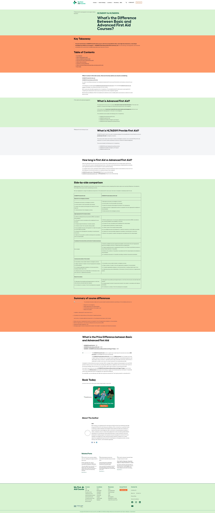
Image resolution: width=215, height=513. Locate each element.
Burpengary (99, 490)
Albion (98, 488)
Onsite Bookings (111, 490)
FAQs (109, 495)
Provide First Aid (88, 492)
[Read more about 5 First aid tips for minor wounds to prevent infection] (90, 458)
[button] (97, 2)
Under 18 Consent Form (112, 499)
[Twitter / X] (94, 442)
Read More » (84, 472)
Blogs (109, 488)
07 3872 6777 (133, 490)
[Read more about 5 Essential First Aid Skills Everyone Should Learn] (107, 458)
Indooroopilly (99, 498)
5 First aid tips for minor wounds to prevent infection (89, 463)
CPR (86, 488)
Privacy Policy (133, 496)
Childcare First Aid (88, 493)
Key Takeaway (79, 55)
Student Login (123, 489)
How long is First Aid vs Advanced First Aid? (85, 60)
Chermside (99, 495)
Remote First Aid (88, 499)
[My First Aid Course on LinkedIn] (140, 502)
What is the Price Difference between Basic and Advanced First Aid (89, 65)
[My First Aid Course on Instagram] (136, 502)
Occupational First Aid (89, 498)
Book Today (78, 66)
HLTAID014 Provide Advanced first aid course (105, 85)
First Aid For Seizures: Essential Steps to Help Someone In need (125, 462)
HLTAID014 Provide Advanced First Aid (89, 173)
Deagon (98, 496)
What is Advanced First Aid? (82, 57)
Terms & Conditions (135, 499)
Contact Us (138, 493)
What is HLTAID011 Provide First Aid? (83, 58)
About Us (133, 493)
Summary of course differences (82, 63)
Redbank (98, 499)
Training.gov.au (77, 186)
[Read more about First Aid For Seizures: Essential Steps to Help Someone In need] (125, 458)
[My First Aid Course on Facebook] (132, 502)
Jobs (109, 493)
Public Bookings (111, 492)
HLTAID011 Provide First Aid (87, 172)
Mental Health (88, 501)
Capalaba (99, 492)
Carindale (99, 493)
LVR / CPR (87, 490)
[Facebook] (92, 442)
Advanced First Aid (89, 496)
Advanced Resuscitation (90, 495)
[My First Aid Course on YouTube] (132, 506)
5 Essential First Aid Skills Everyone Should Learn (105, 463)
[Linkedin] (96, 442)
